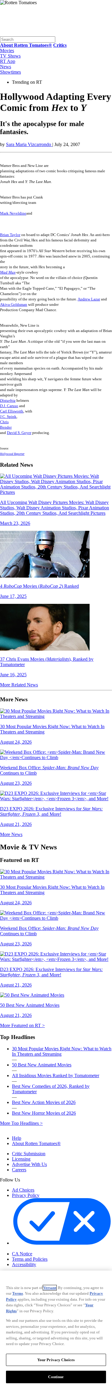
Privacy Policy (25, 1195)
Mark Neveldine (13, 213)
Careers (19, 1169)
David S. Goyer (19, 432)
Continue (56, 1377)
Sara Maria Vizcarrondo (29, 144)
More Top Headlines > (21, 1123)
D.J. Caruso (9, 406)
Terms (17, 1293)
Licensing (21, 1158)
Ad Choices (23, 1189)
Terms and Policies (29, 1259)
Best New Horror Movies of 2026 (44, 1113)
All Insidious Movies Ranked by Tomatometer (55, 1075)
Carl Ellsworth (11, 411)
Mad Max (8, 272)
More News (11, 834)
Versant (49, 1287)
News (5, 66)
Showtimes (10, 72)
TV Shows (10, 55)
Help (16, 1138)
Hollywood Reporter (12, 453)
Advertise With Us (29, 1164)
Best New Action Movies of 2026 (44, 1102)
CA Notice (22, 1253)
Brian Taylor (10, 234)
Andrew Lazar (89, 299)
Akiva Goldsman (13, 304)
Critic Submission (28, 1153)
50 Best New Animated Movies (41, 1064)
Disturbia (8, 400)
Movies (7, 50)
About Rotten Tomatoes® (36, 1143)
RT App (7, 61)
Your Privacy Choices (37, 1249)
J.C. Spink (8, 416)
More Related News (19, 684)
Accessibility (24, 1264)
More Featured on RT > (22, 1025)
